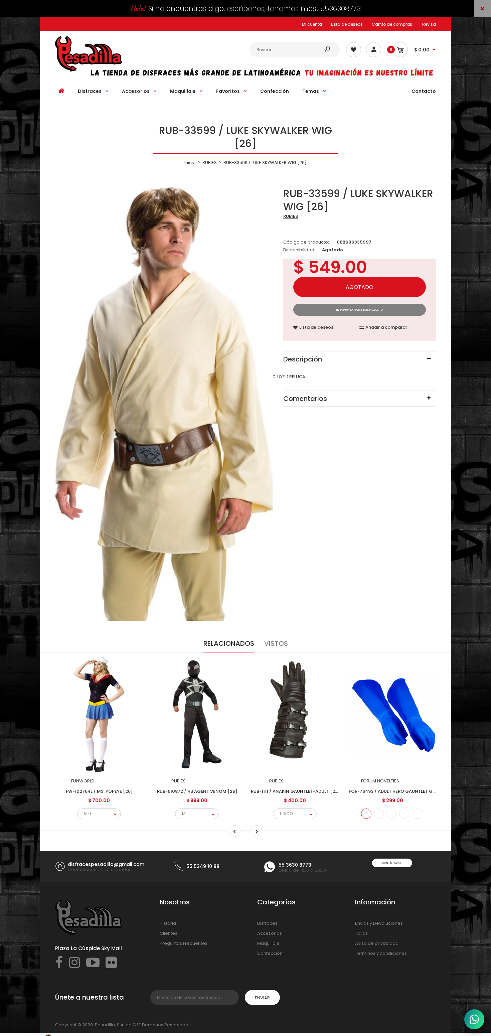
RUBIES (290, 216)
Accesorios (269, 933)
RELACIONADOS (228, 643)
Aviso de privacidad (376, 943)
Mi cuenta (312, 24)
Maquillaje (268, 943)
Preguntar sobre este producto (361, 310)
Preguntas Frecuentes (183, 943)
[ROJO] (379, 813)
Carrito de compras (392, 24)
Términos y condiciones (381, 953)
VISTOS (276, 643)
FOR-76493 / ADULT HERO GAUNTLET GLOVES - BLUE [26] (410, 791)
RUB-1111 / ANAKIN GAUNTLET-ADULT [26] (295, 791)
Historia (168, 923)
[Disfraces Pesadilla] (88, 70)
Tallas (361, 933)
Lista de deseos (347, 24)
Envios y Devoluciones (379, 923)
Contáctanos (392, 863)
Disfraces (267, 923)
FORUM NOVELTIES (380, 781)
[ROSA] (417, 813)
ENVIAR (262, 998)
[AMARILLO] (391, 813)
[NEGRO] (404, 813)
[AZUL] (366, 813)
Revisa (429, 24)
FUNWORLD (83, 781)
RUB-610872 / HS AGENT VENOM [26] (197, 791)
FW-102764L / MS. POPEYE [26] (99, 791)
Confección (270, 953)
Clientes (168, 933)
